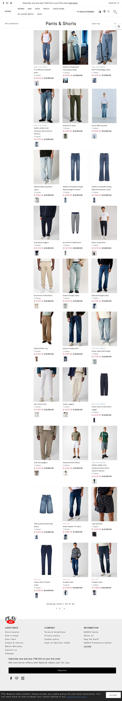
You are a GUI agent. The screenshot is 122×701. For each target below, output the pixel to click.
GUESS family (91, 632)
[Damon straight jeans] (75, 329)
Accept (113, 695)
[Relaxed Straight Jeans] (104, 276)
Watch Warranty (13, 646)
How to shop (12, 636)
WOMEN (21, 9)
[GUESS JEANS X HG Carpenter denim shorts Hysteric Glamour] (104, 443)
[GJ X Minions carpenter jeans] (46, 47)
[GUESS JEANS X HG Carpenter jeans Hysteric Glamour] (46, 106)
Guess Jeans (58, 9)
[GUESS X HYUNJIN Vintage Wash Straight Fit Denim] (75, 167)
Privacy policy (52, 636)
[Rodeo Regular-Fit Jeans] (75, 504)
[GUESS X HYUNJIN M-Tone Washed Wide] (75, 47)
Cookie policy (51, 639)
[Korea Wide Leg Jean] (104, 106)
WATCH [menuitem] (46, 9)
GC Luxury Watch (26, 14)
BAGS (37, 9)
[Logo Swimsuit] (104, 504)
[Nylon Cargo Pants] (104, 223)
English (113, 3)
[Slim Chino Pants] (46, 384)
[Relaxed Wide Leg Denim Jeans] (46, 167)
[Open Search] (108, 11)
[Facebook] (4, 3)
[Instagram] (11, 3)
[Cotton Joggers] (75, 384)
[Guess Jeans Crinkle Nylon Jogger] (104, 384)
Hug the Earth (91, 639)
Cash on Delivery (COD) (57, 643)
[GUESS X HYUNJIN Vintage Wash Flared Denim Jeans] (104, 167)
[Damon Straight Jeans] (75, 276)
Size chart (10, 639)
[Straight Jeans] (75, 560)
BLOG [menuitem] (39, 14)
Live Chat (87, 646)
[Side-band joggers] (46, 443)
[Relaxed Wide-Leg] (46, 329)
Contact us (11, 650)
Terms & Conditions (54, 632)
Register (62, 670)
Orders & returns (14, 643)
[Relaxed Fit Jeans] (75, 106)
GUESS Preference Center (98, 643)
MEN (30, 9)
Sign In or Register (86, 11)
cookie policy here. (76, 697)
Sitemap (9, 653)
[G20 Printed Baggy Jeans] (104, 47)
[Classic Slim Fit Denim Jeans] (46, 560)
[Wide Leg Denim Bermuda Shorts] (46, 504)
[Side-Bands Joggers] (46, 223)
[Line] (7, 3)
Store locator (12, 632)
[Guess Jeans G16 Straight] (104, 329)
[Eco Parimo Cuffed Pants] (75, 223)
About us (89, 636)
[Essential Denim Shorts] (75, 443)
